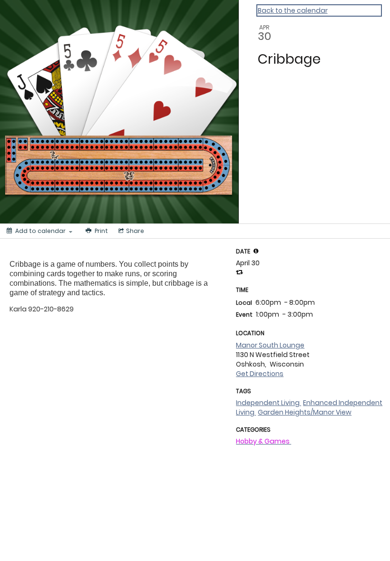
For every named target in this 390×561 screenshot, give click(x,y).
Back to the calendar (293, 10)
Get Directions (259, 373)
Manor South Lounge (270, 345)
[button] (256, 251)
